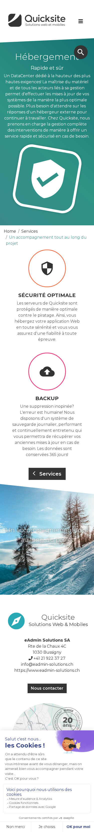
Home (10, 231)
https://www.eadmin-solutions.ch (47, 670)
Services (29, 231)
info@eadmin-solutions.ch (47, 664)
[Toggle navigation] (80, 21)
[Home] (37, 21)
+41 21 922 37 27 (49, 658)
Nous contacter (47, 688)
